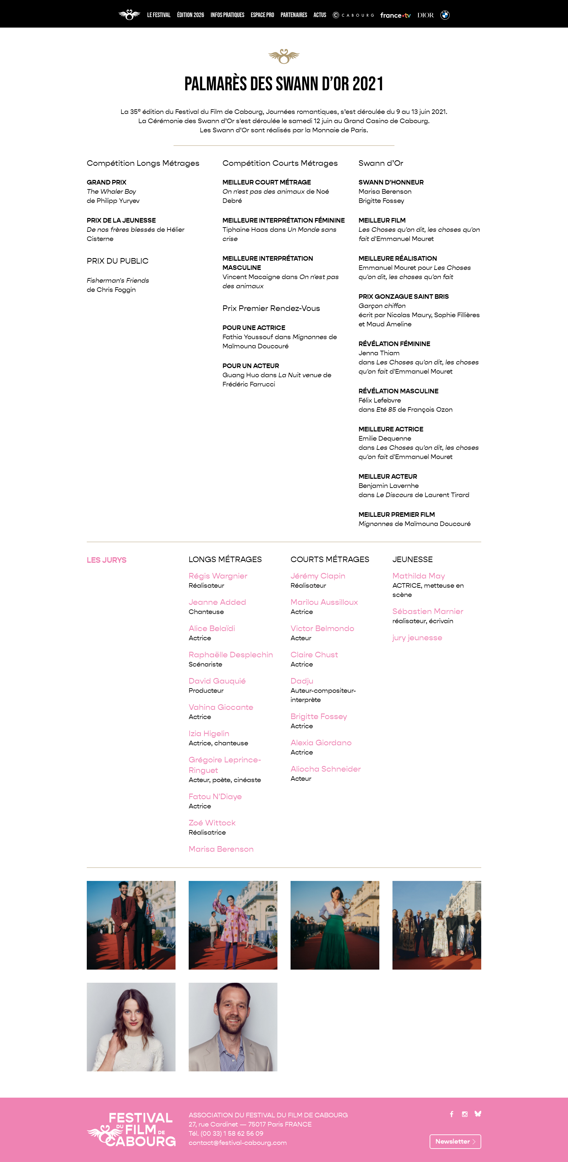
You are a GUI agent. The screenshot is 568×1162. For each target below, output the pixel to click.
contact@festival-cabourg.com (238, 1143)
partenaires (294, 15)
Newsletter (453, 1141)
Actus (320, 15)
